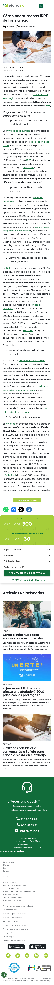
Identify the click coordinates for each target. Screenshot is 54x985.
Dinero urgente (9, 937)
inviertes (10, 423)
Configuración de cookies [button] (12, 851)
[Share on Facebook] (13, 509)
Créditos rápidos (10, 910)
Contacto (6, 871)
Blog (4, 868)
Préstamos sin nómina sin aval (15, 929)
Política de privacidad (12, 900)
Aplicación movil (9, 882)
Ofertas (6, 865)
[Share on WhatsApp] (6, 509)
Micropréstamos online (12, 933)
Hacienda (28, 330)
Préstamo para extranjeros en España (18, 906)
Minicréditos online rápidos (14, 940)
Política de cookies (10, 894)
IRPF (28, 160)
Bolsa (9, 267)
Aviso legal (7, 877)
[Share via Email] (29, 509)
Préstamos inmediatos (12, 917)
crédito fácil (9, 474)
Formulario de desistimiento (14, 885)
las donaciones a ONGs (32, 360)
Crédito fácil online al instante (15, 925)
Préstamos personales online (15, 913)
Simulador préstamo (11, 921)
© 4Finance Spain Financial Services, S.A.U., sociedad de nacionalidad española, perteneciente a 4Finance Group (27, 979)
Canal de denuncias (11, 888)
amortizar (28, 167)
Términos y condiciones (12, 897)
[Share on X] (21, 509)
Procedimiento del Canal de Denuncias (19, 891)
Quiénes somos (9, 874)
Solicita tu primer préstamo (27, 573)
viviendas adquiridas (18, 130)
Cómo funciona (9, 862)
